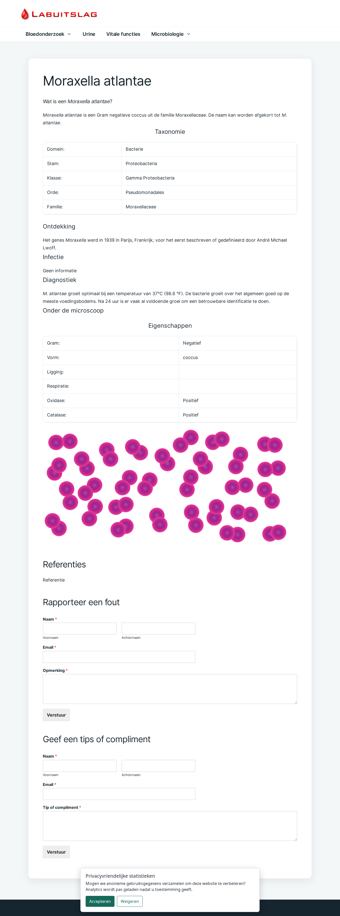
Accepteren (100, 901)
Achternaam (131, 638)
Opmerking (55, 670)
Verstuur (56, 715)
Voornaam (50, 638)
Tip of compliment (62, 807)
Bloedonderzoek (45, 34)
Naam (50, 619)
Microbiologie (167, 34)
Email (49, 647)
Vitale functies (123, 34)
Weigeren (130, 901)
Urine (89, 34)
